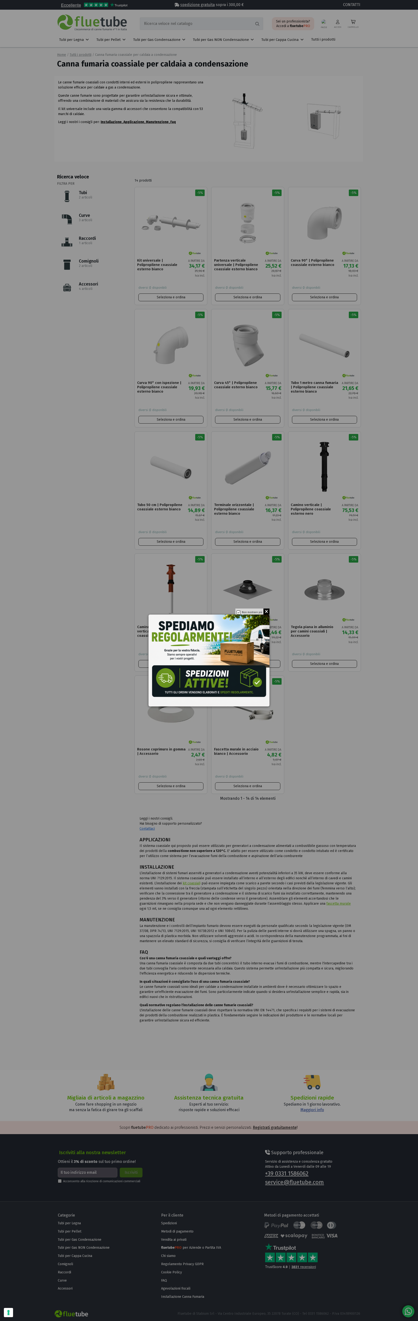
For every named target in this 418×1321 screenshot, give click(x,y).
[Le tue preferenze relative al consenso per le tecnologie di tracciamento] (8, 1312)
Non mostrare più (252, 612)
